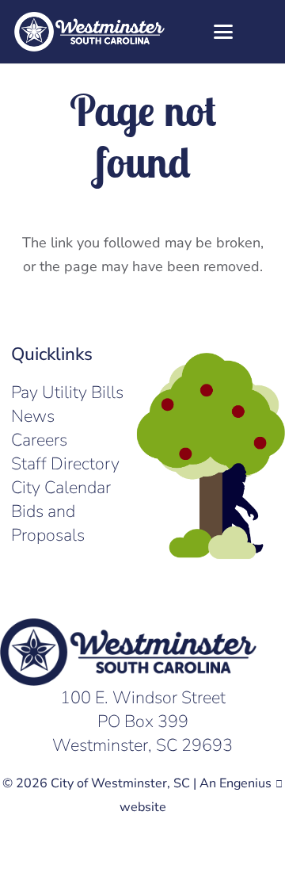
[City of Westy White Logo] (89, 32)
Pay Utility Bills (67, 392)
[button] (219, 31)
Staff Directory (65, 464)
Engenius (245, 783)
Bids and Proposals (48, 523)
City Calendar (61, 488)
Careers (39, 440)
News (33, 416)
